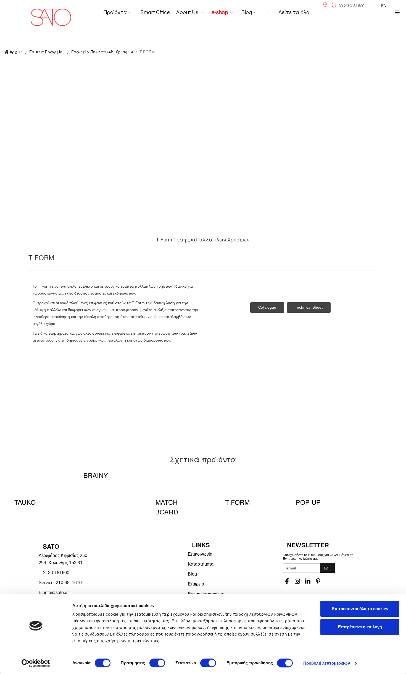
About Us (187, 11)
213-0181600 (56, 572)
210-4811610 (69, 582)
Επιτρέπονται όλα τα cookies (360, 608)
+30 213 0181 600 (351, 5)
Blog (246, 11)
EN (383, 5)
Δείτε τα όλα (294, 11)
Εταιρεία (196, 584)
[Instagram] (297, 580)
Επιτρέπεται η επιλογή (360, 626)
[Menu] (397, 12)
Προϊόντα (115, 11)
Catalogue (267, 307)
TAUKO (25, 502)
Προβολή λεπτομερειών (326, 663)
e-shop (220, 11)
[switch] (157, 663)
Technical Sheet (309, 307)
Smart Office (155, 11)
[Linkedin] (308, 580)
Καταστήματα (200, 564)
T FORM (237, 502)
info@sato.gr (56, 592)
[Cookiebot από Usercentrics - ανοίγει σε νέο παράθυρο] (36, 663)
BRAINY (95, 475)
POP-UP (308, 502)
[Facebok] (287, 580)
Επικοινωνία (200, 554)
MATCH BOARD (166, 506)
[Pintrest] (318, 580)
